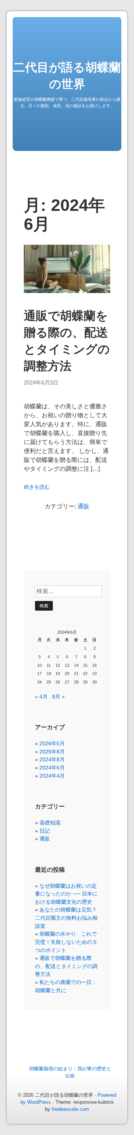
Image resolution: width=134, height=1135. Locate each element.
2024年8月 (52, 759)
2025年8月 (52, 752)
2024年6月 (52, 768)
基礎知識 (49, 823)
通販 (83, 506)
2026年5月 (52, 743)
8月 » (58, 697)
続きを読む (37, 487)
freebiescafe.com (70, 1109)
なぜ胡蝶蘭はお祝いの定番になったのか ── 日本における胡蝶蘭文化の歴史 (66, 894)
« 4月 (41, 697)
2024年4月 (52, 776)
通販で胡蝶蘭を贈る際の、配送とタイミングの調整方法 (66, 966)
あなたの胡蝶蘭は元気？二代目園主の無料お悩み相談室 (66, 918)
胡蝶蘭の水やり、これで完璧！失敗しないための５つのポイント (66, 942)
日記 (44, 831)
